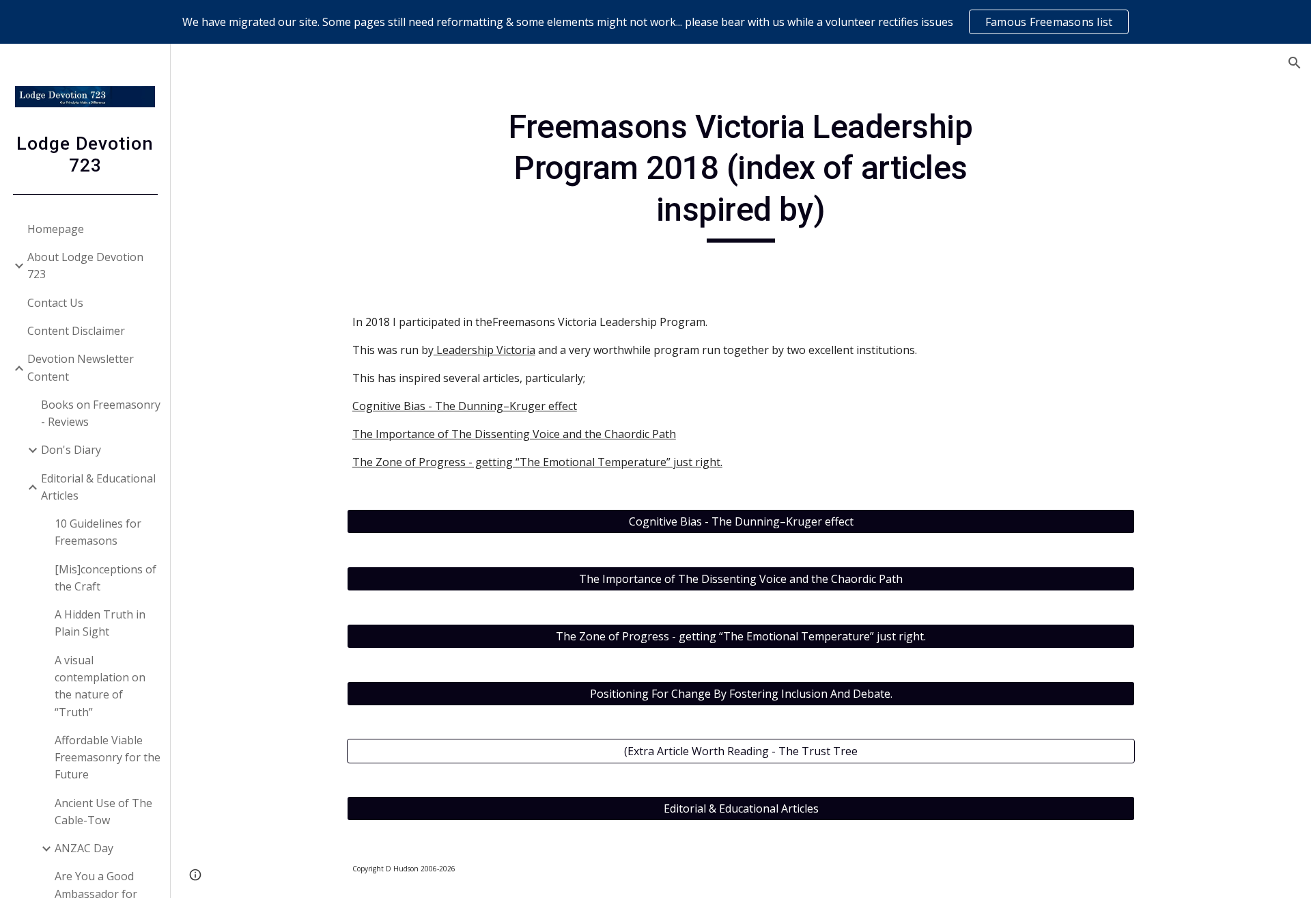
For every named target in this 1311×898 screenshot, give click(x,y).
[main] (740, 174)
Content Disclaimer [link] (76, 330)
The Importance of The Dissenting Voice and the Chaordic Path (514, 433)
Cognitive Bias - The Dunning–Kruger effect (464, 405)
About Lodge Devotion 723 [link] (85, 265)
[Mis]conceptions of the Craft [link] (105, 578)
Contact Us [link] (55, 302)
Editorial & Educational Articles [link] (98, 487)
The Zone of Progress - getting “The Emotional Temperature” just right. (537, 462)
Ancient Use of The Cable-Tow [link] (103, 811)
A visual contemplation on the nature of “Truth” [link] (100, 686)
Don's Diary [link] (71, 449)
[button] (1294, 62)
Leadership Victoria (484, 349)
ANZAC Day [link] (84, 848)
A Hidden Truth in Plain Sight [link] (100, 623)
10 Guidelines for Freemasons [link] (98, 532)
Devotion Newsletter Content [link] (80, 367)
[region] (655, 22)
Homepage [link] (55, 228)
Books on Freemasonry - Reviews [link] (100, 413)
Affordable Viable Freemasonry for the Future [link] (107, 758)
